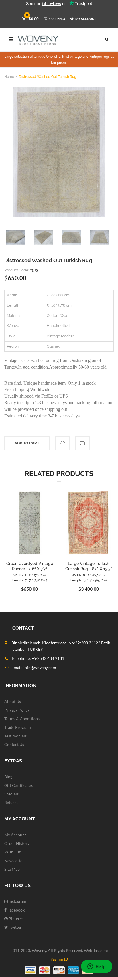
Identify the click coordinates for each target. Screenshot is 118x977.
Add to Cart (27, 443)
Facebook (16, 909)
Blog (8, 776)
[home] (38, 39)
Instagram (17, 901)
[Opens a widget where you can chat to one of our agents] (96, 967)
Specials (11, 793)
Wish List (12, 851)
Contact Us (14, 744)
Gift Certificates (18, 785)
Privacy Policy (17, 710)
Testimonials (15, 735)
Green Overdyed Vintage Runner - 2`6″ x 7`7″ (29, 566)
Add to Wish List (62, 443)
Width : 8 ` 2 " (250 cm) (88, 575)
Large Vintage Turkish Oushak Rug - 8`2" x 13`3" (88, 566)
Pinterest (16, 918)
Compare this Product (82, 443)
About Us (12, 701)
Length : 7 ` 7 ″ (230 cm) (29, 580)
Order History (17, 843)
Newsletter (14, 860)
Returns (11, 802)
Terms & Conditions (22, 718)
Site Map (12, 869)
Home (9, 77)
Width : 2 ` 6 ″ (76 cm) (29, 575)
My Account (15, 834)
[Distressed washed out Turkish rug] (59, 152)
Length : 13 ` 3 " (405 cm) (88, 580)
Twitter (15, 927)
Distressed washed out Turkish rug (47, 77)
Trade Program (17, 727)
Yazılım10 (59, 959)
